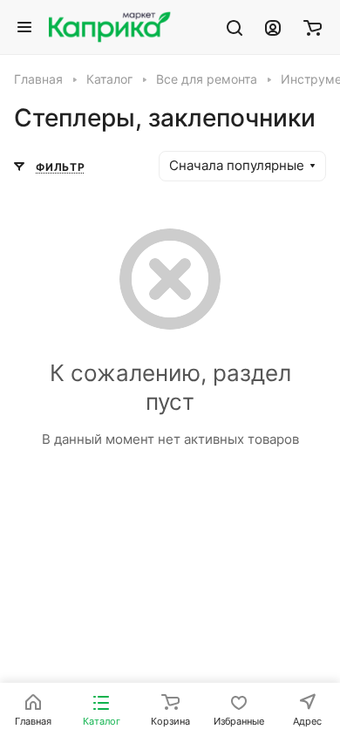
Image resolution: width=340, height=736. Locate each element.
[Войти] (273, 27)
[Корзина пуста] (312, 27)
